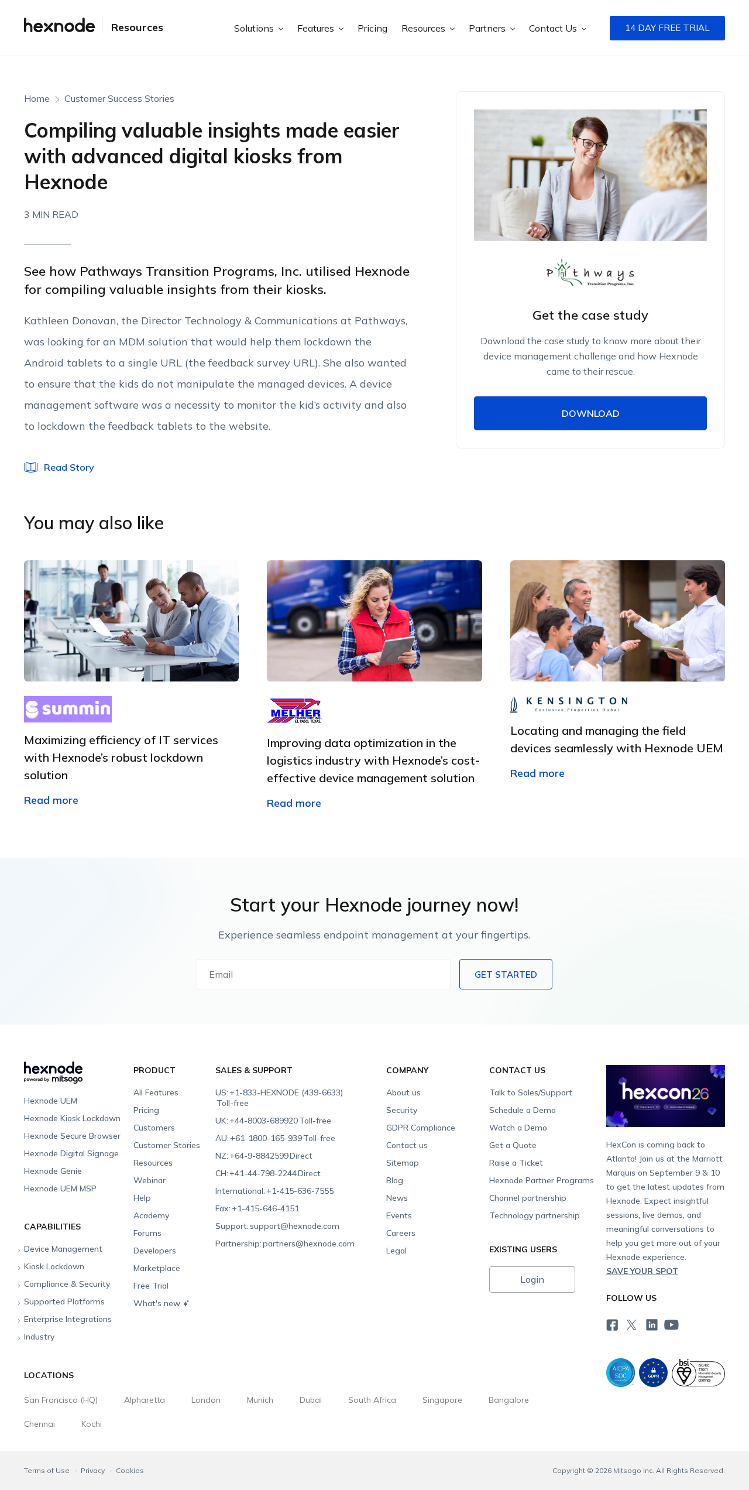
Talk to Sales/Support (530, 1092)
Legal (396, 1250)
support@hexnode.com (277, 1226)
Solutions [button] (255, 28)
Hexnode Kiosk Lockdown (72, 1118)
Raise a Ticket (516, 1162)
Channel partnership (527, 1198)
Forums (147, 1233)
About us (403, 1092)
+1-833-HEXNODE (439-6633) (279, 1097)
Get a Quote (513, 1145)
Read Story (69, 467)
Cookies (130, 1470)
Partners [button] (488, 28)
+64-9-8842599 (263, 1155)
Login (532, 1279)
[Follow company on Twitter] (631, 1324)
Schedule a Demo (522, 1110)
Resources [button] (424, 28)
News (397, 1198)
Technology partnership (534, 1215)
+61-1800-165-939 (275, 1138)
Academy (151, 1215)
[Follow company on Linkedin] (651, 1324)
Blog (394, 1180)
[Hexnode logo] (73, 1067)
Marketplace (156, 1268)
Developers (154, 1250)
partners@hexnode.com (285, 1243)
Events (399, 1215)
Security (401, 1110)
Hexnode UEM (50, 1100)
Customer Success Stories (119, 98)
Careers (400, 1233)
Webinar (149, 1180)
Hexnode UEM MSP (60, 1188)
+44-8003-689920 (273, 1120)
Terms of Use (47, 1470)
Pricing (372, 28)
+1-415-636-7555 (274, 1191)
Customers (154, 1127)
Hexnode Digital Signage (71, 1153)
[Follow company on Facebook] (611, 1324)
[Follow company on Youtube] (671, 1324)
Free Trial (151, 1285)
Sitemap (402, 1162)
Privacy (93, 1470)
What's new (156, 1303)
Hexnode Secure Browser (72, 1136)
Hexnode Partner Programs (541, 1180)
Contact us (407, 1145)
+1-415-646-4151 (257, 1208)
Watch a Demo (518, 1127)
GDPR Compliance (420, 1127)
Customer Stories (166, 1145)
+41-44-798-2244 (268, 1173)
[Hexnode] (59, 28)
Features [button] (316, 28)
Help (142, 1198)
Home (37, 98)
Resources (137, 27)
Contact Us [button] (554, 28)
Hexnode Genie (53, 1171)
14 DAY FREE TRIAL (667, 27)
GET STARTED (506, 974)
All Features (155, 1092)
